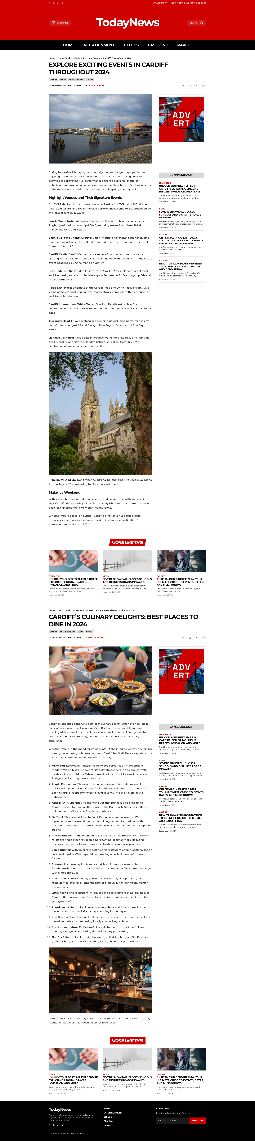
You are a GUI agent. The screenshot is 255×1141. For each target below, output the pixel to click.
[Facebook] (49, 3)
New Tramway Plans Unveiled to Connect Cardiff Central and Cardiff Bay (180, 266)
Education (165, 183)
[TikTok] (58, 3)
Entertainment (76, 79)
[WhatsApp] (203, 86)
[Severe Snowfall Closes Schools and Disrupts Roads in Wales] (127, 561)
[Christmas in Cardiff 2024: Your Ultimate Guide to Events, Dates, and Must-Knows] (181, 561)
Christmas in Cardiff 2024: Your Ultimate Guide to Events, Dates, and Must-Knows (181, 240)
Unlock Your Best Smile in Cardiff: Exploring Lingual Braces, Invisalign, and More (179, 188)
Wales (63, 79)
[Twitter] (62, 3)
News (60, 58)
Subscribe (198, 1120)
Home (52, 58)
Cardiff (68, 58)
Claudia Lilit (96, 85)
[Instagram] (53, 3)
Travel (89, 79)
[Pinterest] (197, 86)
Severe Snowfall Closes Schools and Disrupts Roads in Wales (180, 214)
